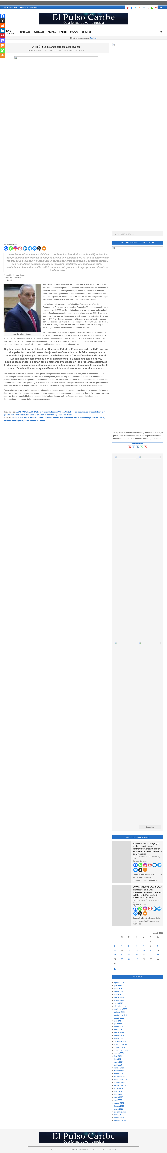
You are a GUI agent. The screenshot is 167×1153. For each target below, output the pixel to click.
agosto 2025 (119, 1017)
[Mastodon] (2, 40)
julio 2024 (118, 1056)
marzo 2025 (119, 1032)
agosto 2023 (119, 1088)
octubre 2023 (119, 1082)
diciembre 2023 (120, 1076)
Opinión (81, 50)
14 (144, 950)
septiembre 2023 (121, 1085)
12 (129, 950)
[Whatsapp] (11, 248)
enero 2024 (118, 1073)
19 (129, 954)
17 (115, 954)
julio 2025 (118, 1020)
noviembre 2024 (120, 1044)
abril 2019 (118, 1114)
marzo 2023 (119, 1103)
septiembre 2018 (121, 1120)
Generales (72, 50)
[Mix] (2, 45)
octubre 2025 (119, 1012)
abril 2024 (118, 1064)
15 (151, 950)
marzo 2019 (119, 1117)
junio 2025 (118, 1023)
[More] (44, 248)
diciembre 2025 (120, 1006)
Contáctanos (137, 444)
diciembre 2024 (120, 1041)
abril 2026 (118, 994)
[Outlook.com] (25, 248)
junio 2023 (118, 1094)
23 (158, 954)
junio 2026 (118, 988)
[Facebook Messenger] (34, 248)
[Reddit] (2, 25)
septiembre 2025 (121, 1015)
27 (137, 959)
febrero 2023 (119, 1106)
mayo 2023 (118, 1097)
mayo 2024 (118, 1062)
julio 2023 (118, 1091)
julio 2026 (118, 985)
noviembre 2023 (120, 1079)
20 (137, 954)
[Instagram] (15, 248)
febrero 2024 (119, 1070)
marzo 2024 (119, 1067)
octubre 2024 (119, 1047)
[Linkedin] (2, 30)
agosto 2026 (119, 982)
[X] (39, 248)
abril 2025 (118, 1029)
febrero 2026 (119, 1000)
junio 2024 (118, 1059)
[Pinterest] (2, 35)
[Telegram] (30, 248)
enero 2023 (118, 1108)
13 (137, 950)
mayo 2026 (118, 991)
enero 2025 (118, 1038)
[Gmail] (20, 248)
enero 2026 (118, 1003)
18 (122, 954)
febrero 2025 (119, 1035)
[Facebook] (6, 248)
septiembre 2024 (121, 1050)
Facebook (93, 38)
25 (122, 959)
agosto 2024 (119, 1053)
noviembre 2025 (120, 1009)
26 (129, 959)
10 (115, 950)
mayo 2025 (118, 1026)
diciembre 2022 (120, 1111)
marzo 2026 (119, 997)
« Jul (114, 969)
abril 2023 (118, 1100)
